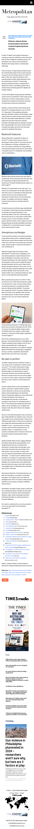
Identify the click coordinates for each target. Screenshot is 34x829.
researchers (15, 97)
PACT (26, 83)
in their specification (11, 541)
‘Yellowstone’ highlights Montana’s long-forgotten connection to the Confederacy (16, 714)
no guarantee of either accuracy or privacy (18, 549)
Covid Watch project (19, 85)
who (21, 97)
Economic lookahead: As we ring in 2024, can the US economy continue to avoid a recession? (16, 707)
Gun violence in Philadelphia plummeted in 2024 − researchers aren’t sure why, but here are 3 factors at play (15, 753)
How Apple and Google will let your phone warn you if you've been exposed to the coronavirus (20, 37)
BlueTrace (4, 85)
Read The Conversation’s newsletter (16, 558)
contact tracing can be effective (15, 532)
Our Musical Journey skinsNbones (14, 686)
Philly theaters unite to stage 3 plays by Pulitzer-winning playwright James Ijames (16, 660)
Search (22, 793)
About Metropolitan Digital (20, 790)
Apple (10, 55)
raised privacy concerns (11, 81)
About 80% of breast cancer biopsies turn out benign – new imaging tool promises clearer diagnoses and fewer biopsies (16, 692)
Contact (8, 790)
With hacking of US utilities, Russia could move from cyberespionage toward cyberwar (16, 700)
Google (18, 55)
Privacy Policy (14, 793)
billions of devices (11, 534)
